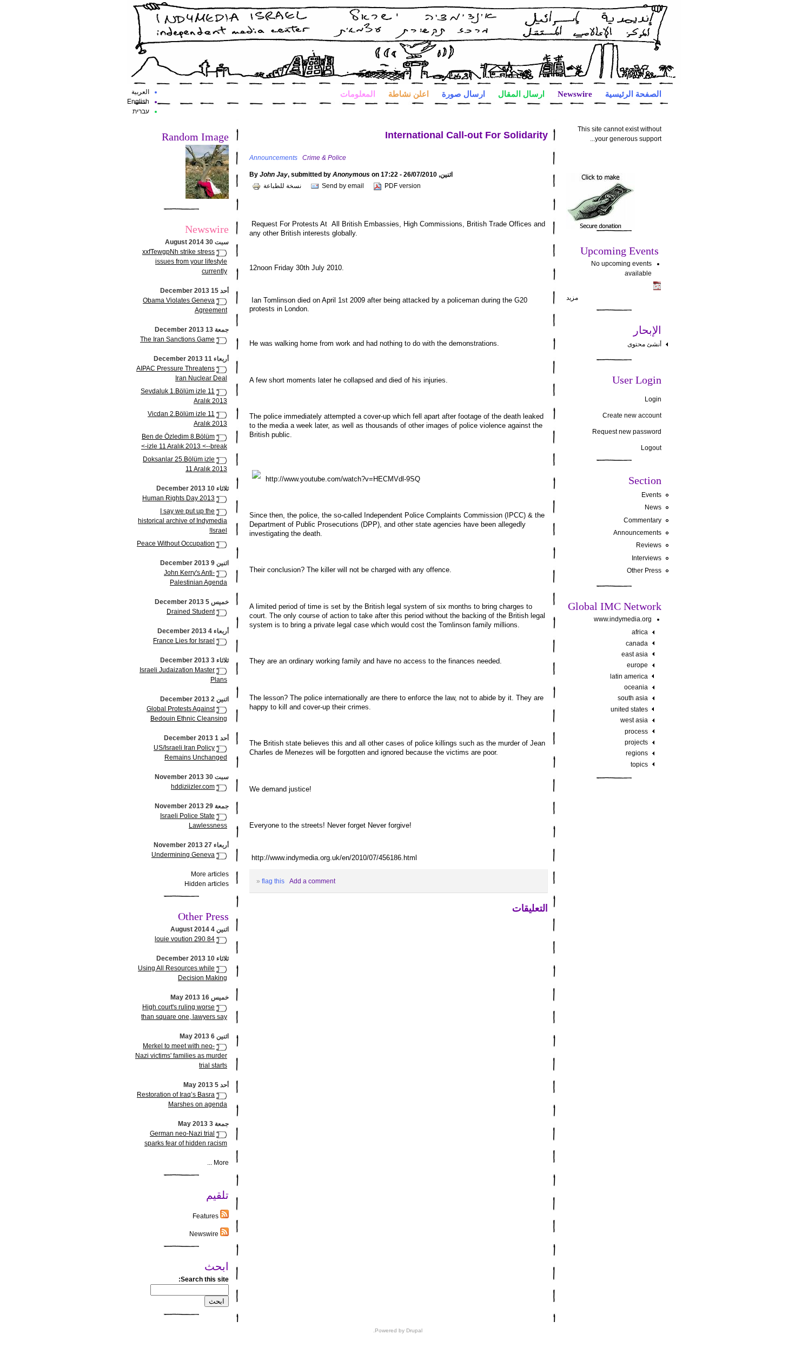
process (636, 731)
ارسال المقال (521, 93)
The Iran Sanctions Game (177, 339)
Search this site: (203, 1279)
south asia (633, 698)
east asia (634, 654)
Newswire (575, 93)
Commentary (642, 520)
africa (640, 632)
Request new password (626, 431)
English (138, 101)
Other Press (644, 570)
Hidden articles (206, 884)
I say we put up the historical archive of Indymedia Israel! (182, 520)
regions (637, 753)
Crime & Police (324, 158)
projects (636, 742)
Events (651, 495)
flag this (273, 881)
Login (653, 399)
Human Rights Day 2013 (178, 498)
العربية (140, 92)
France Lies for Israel (184, 641)
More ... (218, 1162)
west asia (634, 720)
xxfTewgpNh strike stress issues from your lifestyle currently (184, 261)
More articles (210, 874)
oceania (636, 687)
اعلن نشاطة (408, 93)
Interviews (646, 558)
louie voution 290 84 (185, 939)
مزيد (572, 297)
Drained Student (191, 611)
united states (629, 709)
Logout (651, 448)
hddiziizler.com (193, 786)
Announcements (637, 532)
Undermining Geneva (183, 854)
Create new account (631, 415)
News (653, 507)
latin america (629, 676)
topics (639, 764)
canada (637, 643)
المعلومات (357, 93)
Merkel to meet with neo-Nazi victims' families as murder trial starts (181, 1055)
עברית (140, 111)
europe (637, 665)
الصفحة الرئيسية (633, 93)
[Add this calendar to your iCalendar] (657, 288)
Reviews (648, 545)
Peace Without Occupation (176, 543)
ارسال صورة (463, 93)
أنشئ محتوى (644, 344)
